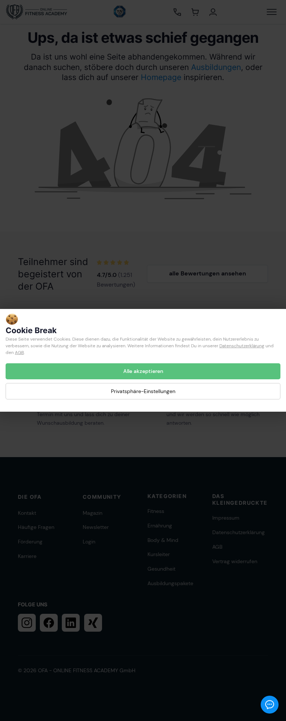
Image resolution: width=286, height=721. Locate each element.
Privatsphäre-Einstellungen (143, 391)
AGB (19, 352)
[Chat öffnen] (270, 705)
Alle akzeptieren (143, 371)
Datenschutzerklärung (241, 346)
